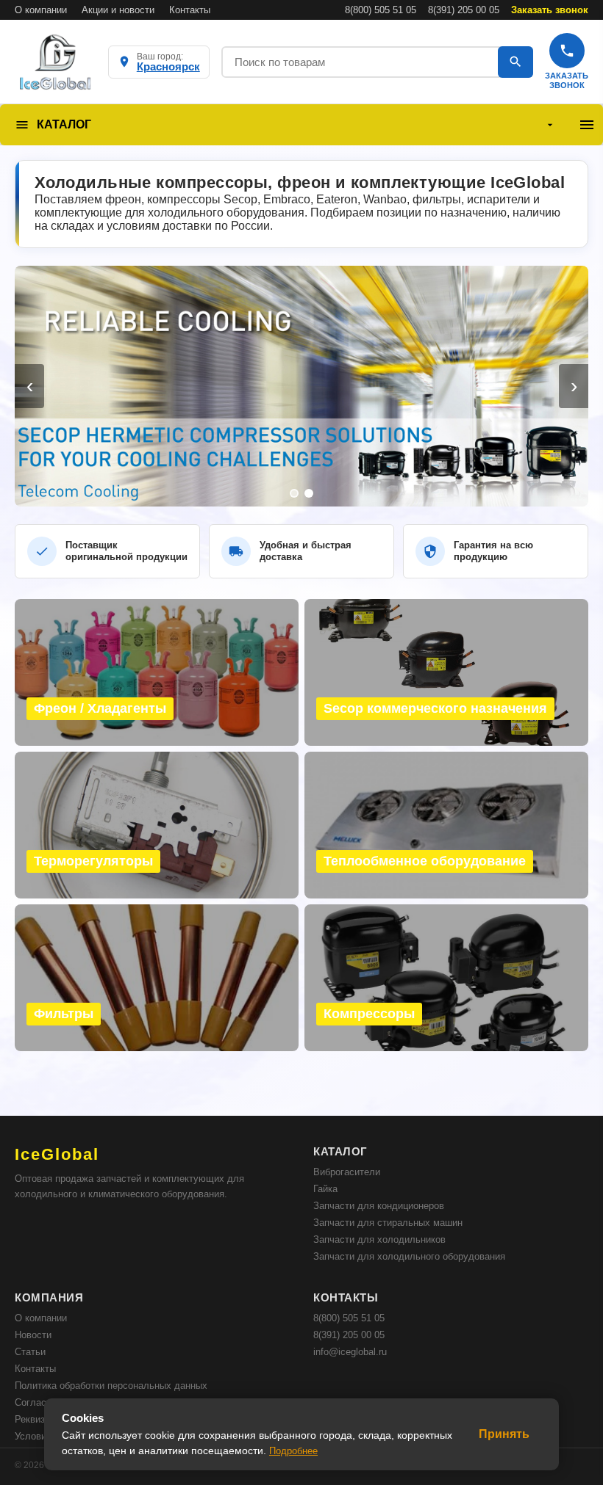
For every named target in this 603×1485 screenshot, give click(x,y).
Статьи (30, 1351)
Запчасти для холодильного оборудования (409, 1256)
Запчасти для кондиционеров (378, 1205)
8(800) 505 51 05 (380, 9)
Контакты (189, 9)
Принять (504, 1434)
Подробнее (293, 1450)
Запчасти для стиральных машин (388, 1222)
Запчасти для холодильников (379, 1239)
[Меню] (587, 124)
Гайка (325, 1188)
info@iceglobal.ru (350, 1351)
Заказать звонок (549, 9)
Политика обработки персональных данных (111, 1385)
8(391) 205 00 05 (463, 9)
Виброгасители (346, 1171)
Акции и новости (118, 9)
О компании (41, 9)
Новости (33, 1334)
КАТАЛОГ (64, 124)
